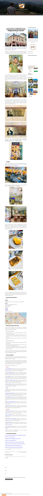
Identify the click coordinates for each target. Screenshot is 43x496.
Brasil (10, 14)
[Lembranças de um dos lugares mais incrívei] (30, 86)
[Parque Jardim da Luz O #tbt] (35, 86)
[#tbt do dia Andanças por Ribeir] (35, 91)
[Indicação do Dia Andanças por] (30, 91)
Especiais (22, 14)
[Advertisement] (21, 21)
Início (8, 14)
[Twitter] (22, 10)
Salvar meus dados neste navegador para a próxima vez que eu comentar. (15, 477)
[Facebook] (20, 10)
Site (5, 473)
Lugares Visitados (17, 14)
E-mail (6, 470)
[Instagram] (21, 10)
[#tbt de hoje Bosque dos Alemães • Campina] (30, 81)
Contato (29, 14)
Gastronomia (11, 448)
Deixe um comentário (8, 449)
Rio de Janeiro (14, 448)
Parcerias (32, 14)
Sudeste (21, 448)
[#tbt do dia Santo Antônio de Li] (35, 81)
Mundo (13, 14)
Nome (6, 467)
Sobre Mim (26, 14)
